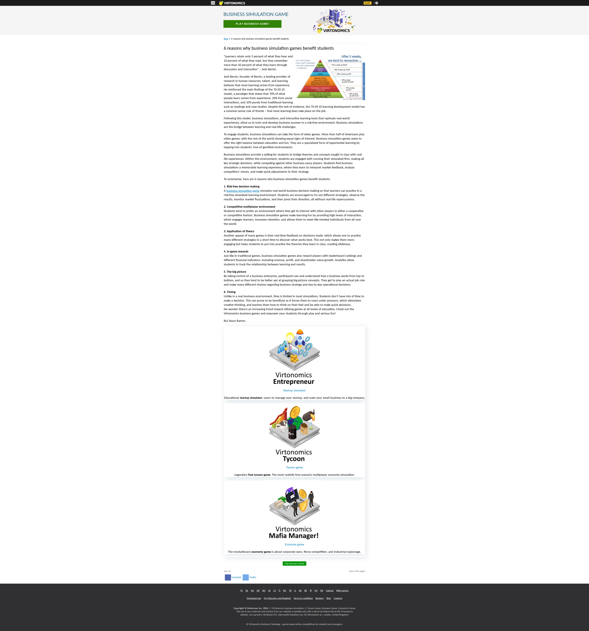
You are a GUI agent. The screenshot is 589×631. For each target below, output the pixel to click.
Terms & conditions (303, 598)
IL (295, 591)
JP (311, 591)
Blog (226, 39)
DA (252, 591)
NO (264, 591)
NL (247, 591)
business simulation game (242, 190)
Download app (254, 598)
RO (284, 591)
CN (315, 591)
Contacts (338, 598)
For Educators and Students (277, 598)
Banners (320, 598)
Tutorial (329, 591)
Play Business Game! (252, 24)
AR (300, 591)
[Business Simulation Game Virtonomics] (232, 3)
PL (242, 591)
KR (305, 591)
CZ (274, 591)
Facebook (236, 577)
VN (321, 591)
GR (258, 591)
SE (269, 591)
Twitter (252, 577)
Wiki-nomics (342, 591)
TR (290, 591)
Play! (367, 3)
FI (279, 591)
